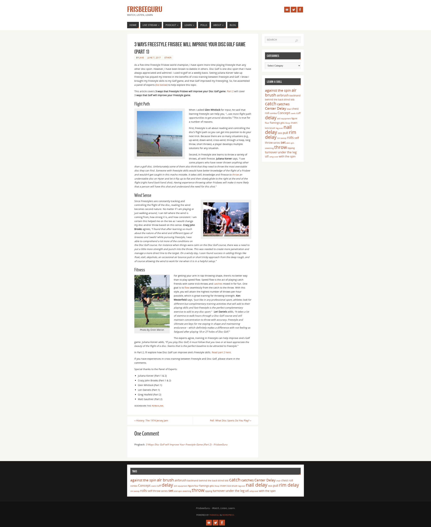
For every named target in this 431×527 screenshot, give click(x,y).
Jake (142, 57)
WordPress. (228, 515)
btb (292, 99)
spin (292, 143)
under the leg (287, 152)
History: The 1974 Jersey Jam (151, 420)
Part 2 (230, 91)
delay (270, 117)
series (276, 142)
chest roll (287, 480)
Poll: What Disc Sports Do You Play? (230, 420)
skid (288, 143)
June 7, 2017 (154, 57)
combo (273, 113)
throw (235, 174)
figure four (193, 485)
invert (294, 122)
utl (267, 156)
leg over (279, 128)
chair (289, 109)
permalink (157, 405)
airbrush (283, 95)
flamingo (275, 122)
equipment (286, 118)
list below (161, 84)
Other (167, 57)
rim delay (289, 485)
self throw (154, 491)
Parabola (214, 515)
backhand (295, 95)
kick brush (270, 128)
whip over (273, 157)
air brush (165, 480)
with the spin (287, 156)
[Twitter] (293, 9)
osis (280, 133)
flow (187, 287)
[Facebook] (300, 9)
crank (293, 113)
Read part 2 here (221, 352)
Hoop (287, 123)
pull (285, 133)
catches (218, 283)
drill (278, 118)
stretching (269, 148)
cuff (298, 113)
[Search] (296, 40)
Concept (284, 113)
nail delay (256, 484)
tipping (291, 148)
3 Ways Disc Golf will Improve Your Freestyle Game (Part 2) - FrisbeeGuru (186, 444)
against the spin (278, 90)
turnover (271, 152)
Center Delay (275, 108)
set (283, 142)
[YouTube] (287, 9)
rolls (290, 137)
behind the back (274, 99)
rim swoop (281, 138)
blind (287, 99)
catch (270, 103)
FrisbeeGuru (144, 9)
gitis (282, 122)
